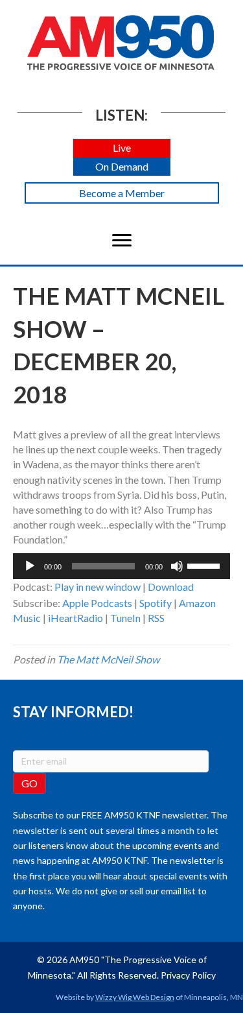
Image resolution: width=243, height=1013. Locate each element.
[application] (121, 566)
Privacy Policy (188, 975)
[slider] (205, 565)
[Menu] (122, 241)
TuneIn (125, 618)
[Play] (29, 566)
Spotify (155, 603)
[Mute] (176, 566)
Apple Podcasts (97, 603)
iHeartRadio (75, 618)
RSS (156, 618)
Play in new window (97, 586)
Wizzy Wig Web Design (134, 997)
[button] (121, 148)
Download (171, 586)
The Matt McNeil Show (108, 659)
